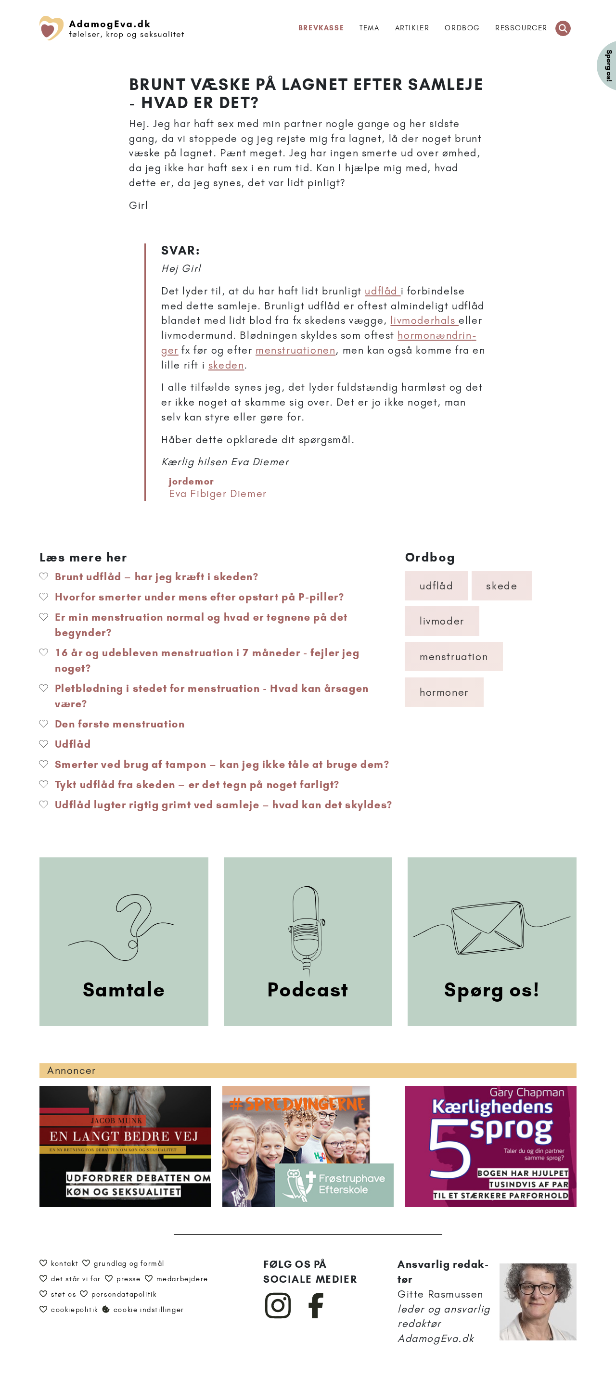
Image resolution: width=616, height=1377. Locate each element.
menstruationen (295, 350)
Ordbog (462, 28)
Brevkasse (321, 28)
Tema (369, 28)
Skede (501, 585)
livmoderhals (424, 320)
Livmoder (442, 620)
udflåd (382, 290)
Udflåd (437, 585)
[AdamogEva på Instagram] (278, 1316)
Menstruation (454, 656)
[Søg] (563, 28)
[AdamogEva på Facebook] (316, 1316)
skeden (226, 364)
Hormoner (444, 692)
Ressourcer (521, 28)
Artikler (412, 28)
